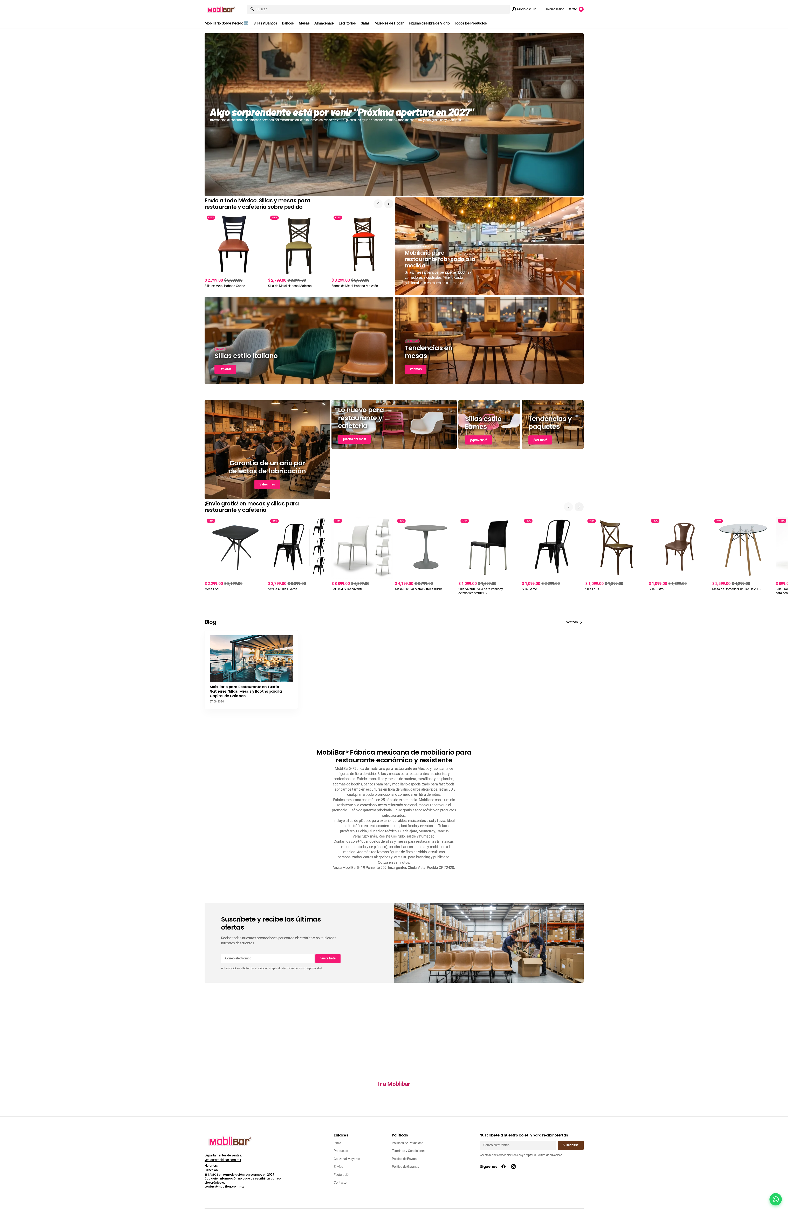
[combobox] (382, 9)
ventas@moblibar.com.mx (223, 1160)
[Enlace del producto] (235, 251)
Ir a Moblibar (394, 1083)
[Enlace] (394, 114)
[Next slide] (388, 203)
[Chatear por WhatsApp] (775, 1199)
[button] (555, 9)
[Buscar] (251, 9)
